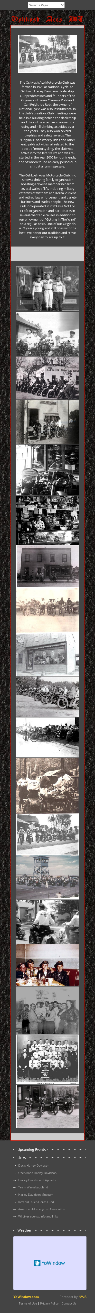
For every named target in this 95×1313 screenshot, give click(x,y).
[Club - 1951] (47, 1010)
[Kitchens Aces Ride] (47, 378)
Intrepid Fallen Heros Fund (36, 1202)
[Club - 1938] (47, 1059)
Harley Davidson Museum (35, 1195)
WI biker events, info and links (38, 1216)
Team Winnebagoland (33, 1187)
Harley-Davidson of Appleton (37, 1180)
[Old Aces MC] (47, 610)
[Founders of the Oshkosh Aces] (47, 288)
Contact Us (69, 1303)
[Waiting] (47, 786)
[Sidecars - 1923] (47, 566)
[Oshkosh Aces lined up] (47, 696)
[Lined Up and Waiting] (47, 834)
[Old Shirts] (47, 922)
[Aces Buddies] (47, 965)
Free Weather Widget (49, 1263)
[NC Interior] (47, 470)
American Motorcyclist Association (41, 1209)
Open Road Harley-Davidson (37, 1173)
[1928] (47, 1106)
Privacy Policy (49, 1303)
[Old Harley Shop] (47, 654)
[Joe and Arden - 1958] (47, 520)
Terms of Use (28, 1303)
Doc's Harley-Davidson (33, 1165)
